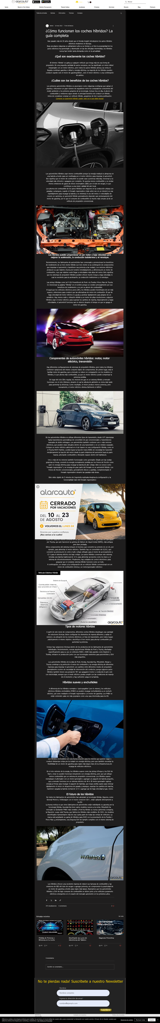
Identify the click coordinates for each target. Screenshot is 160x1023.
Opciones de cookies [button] (127, 1020)
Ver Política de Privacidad (44, 1021)
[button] (37, 486)
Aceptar (151, 1020)
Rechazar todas (140, 1020)
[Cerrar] (158, 1020)
